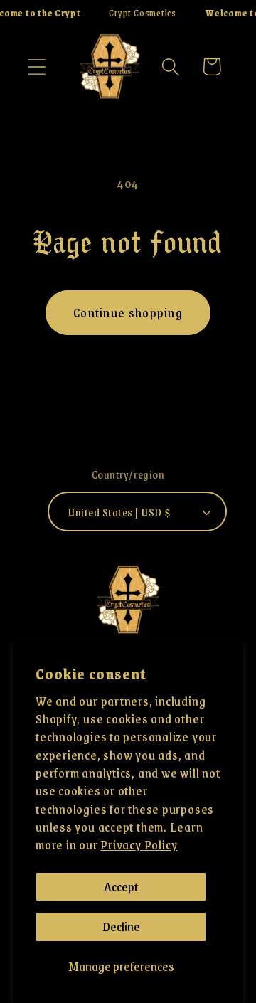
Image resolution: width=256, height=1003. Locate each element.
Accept (121, 886)
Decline (121, 926)
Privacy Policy (138, 844)
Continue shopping (128, 312)
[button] (36, 66)
